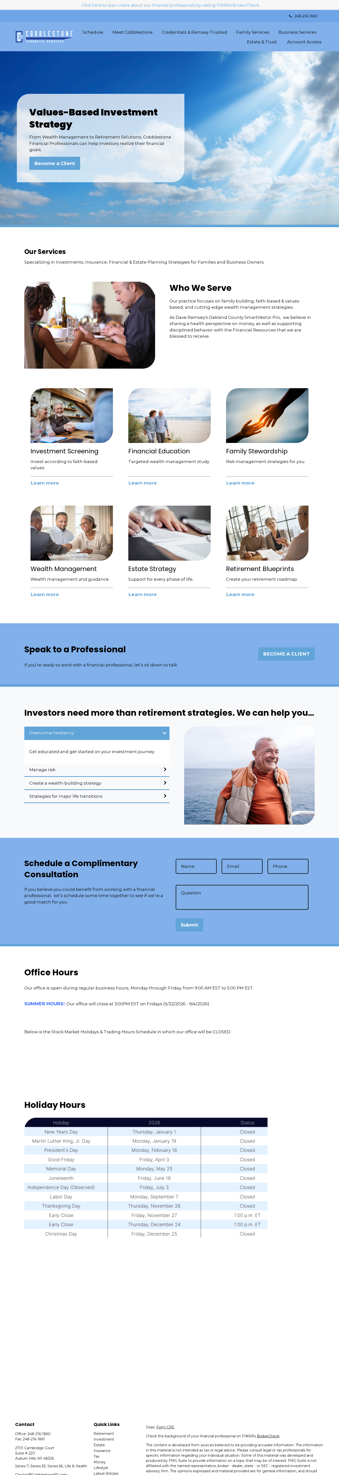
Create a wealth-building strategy (65, 783)
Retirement (104, 1433)
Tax (96, 1456)
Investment (104, 1439)
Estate (99, 1445)
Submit (189, 925)
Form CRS (165, 1427)
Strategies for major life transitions (65, 796)
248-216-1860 (306, 16)
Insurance (102, 1450)
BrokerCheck (268, 1436)
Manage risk (42, 769)
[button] (93, 32)
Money (100, 1462)
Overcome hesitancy (51, 732)
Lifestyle (101, 1468)
